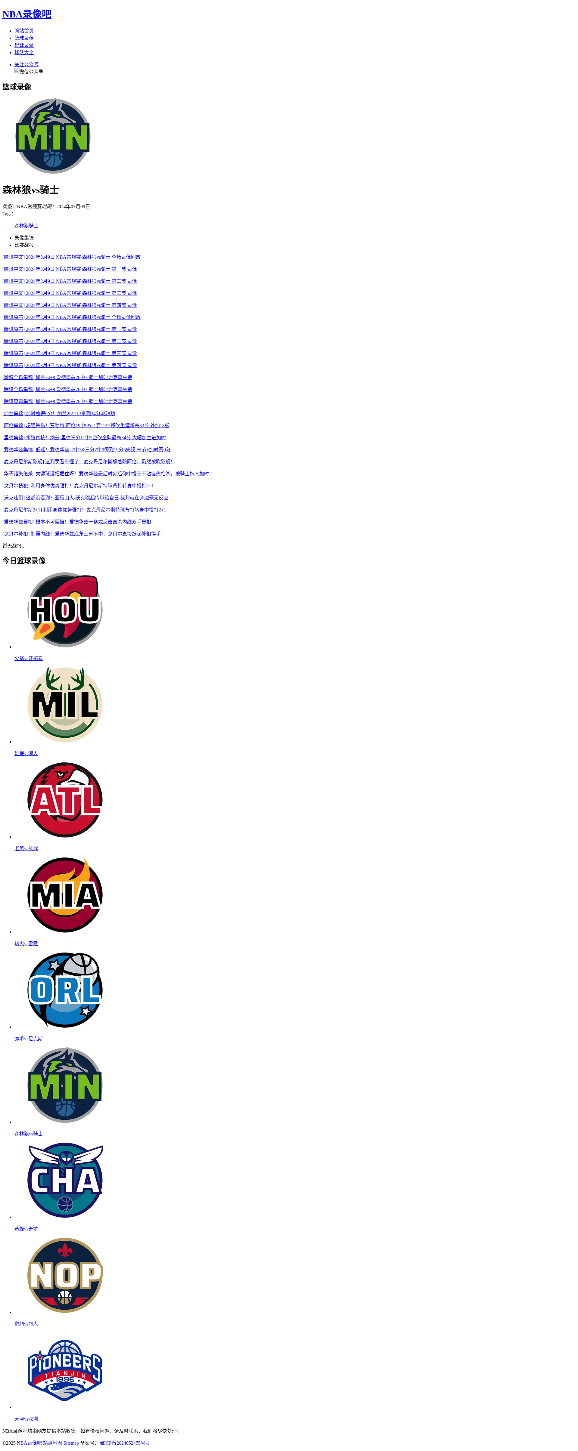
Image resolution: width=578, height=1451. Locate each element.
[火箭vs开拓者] (65, 646)
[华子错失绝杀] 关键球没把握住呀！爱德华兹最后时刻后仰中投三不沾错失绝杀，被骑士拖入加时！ (108, 473)
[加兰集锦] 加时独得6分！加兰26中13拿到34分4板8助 (58, 413)
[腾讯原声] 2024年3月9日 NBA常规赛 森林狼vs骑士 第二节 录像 (69, 341)
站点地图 (52, 1443)
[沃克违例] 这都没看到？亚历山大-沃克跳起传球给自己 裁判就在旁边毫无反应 (85, 497)
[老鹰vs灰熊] (65, 836)
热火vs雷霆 (26, 943)
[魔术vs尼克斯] (65, 1027)
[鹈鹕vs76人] (65, 1312)
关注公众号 (26, 64)
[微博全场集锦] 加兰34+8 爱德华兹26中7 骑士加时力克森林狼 (67, 377)
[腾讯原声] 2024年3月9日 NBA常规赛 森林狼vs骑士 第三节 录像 (69, 353)
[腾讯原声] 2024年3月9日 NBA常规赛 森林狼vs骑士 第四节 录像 (69, 365)
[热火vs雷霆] (65, 931)
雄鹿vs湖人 (26, 753)
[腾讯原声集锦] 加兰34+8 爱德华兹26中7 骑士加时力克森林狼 (67, 401)
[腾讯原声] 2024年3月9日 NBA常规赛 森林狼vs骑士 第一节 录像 (69, 329)
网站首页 (24, 30)
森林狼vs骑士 (28, 1133)
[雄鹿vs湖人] (65, 741)
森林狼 (21, 225)
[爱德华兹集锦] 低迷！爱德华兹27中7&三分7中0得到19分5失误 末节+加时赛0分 (86, 449)
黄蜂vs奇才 (26, 1228)
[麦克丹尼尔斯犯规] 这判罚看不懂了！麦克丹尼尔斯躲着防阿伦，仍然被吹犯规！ (88, 461)
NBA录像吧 (26, 14)
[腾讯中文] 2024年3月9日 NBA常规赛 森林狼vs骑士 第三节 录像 (69, 293)
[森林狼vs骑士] (65, 1122)
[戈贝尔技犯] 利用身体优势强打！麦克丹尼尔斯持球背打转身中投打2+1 (78, 485)
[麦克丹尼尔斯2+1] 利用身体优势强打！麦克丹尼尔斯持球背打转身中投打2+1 (84, 509)
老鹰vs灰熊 (26, 848)
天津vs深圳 (26, 1419)
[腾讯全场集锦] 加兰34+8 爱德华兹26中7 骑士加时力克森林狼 (67, 389)
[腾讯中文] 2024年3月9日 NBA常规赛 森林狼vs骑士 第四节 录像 (69, 305)
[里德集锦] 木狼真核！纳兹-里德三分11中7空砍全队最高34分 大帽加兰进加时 (84, 437)
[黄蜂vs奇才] (65, 1217)
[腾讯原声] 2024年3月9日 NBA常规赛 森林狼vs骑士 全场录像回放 (71, 317)
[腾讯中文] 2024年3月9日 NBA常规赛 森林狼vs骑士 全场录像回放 (71, 257)
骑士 (34, 225)
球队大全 (24, 52)
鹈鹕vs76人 (26, 1323)
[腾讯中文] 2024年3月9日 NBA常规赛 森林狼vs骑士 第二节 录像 (69, 281)
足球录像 (24, 45)
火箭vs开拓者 (28, 658)
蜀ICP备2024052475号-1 (124, 1443)
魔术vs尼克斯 (28, 1038)
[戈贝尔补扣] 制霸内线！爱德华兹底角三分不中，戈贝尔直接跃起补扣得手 (81, 533)
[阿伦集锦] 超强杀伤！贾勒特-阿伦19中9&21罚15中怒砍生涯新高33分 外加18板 (85, 425)
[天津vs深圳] (65, 1407)
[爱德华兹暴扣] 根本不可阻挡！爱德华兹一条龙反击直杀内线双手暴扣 (76, 521)
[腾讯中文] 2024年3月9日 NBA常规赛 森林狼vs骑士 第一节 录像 (69, 269)
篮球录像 (24, 38)
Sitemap (71, 1443)
